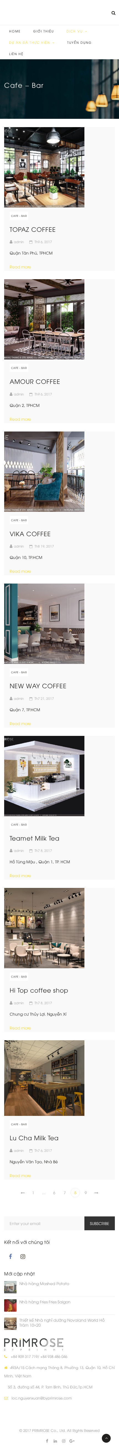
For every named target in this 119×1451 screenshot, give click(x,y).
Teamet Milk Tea (35, 838)
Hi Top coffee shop (39, 990)
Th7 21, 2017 (44, 698)
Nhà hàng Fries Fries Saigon (45, 1301)
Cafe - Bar (19, 215)
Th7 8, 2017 (43, 850)
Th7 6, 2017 (43, 1150)
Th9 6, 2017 (43, 241)
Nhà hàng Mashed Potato (44, 1283)
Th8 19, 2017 (44, 546)
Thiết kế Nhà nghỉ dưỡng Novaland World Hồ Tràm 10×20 (62, 1322)
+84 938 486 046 (53, 1356)
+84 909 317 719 (24, 1356)
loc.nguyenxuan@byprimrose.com (42, 1397)
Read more (22, 266)
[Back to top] (106, 1438)
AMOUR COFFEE (35, 381)
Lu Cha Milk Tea (34, 1137)
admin (19, 241)
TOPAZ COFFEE (33, 229)
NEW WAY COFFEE (38, 685)
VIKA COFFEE (30, 533)
